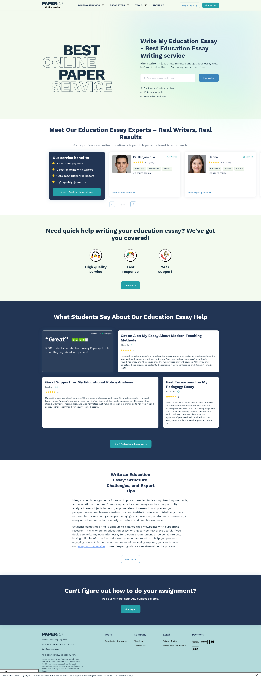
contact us (130, 285)
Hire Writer (210, 5)
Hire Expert (131, 609)
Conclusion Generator (116, 641)
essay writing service (91, 546)
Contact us (139, 645)
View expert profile (122, 192)
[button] (133, 204)
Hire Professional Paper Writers (76, 192)
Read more (130, 559)
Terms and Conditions (174, 645)
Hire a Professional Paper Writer (131, 444)
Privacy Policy (170, 641)
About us (158, 5)
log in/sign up (190, 5)
